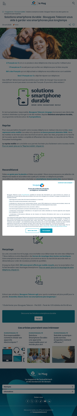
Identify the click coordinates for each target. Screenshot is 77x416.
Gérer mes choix (32, 230)
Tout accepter (46, 230)
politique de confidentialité (50, 226)
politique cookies (62, 226)
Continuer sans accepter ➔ (66, 183)
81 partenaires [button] (25, 194)
